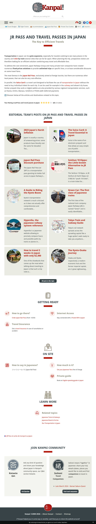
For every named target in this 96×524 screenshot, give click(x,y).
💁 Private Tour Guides (66, 27)
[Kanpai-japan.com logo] (48, 7)
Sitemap (67, 514)
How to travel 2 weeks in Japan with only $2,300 (32, 253)
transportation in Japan (71, 82)
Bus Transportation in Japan (51, 423)
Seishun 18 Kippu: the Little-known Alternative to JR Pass (77, 164)
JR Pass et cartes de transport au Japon (19, 436)
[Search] (62, 16)
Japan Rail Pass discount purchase (34, 161)
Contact (59, 514)
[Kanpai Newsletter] (80, 22)
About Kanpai (47, 514)
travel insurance (21, 329)
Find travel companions (70, 491)
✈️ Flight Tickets (23, 27)
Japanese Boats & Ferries (50, 420)
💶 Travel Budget (10, 27)
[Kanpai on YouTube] (90, 22)
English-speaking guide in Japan (73, 380)
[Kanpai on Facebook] (84, 22)
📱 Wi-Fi (78, 27)
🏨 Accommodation (36, 27)
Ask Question (25, 491)
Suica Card (20, 83)
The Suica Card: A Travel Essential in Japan (78, 133)
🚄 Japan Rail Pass (51, 27)
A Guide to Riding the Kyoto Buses (33, 191)
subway (67, 85)
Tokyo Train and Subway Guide (76, 221)
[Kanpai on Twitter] (87, 22)
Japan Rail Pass (29, 76)
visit (16, 59)
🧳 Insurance (86, 27)
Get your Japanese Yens (64, 370)
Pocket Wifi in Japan (78, 318)
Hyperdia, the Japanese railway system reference (33, 223)
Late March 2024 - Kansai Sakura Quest (70, 486)
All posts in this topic (48, 281)
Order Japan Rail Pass (19, 318)
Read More (64, 522)
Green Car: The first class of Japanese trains (78, 193)
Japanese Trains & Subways (51, 417)
